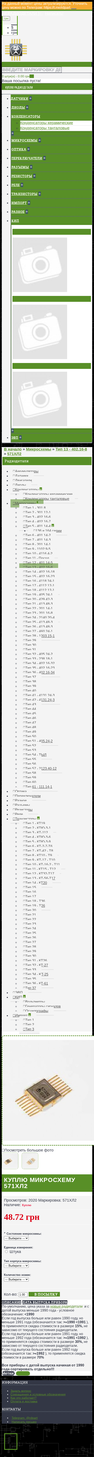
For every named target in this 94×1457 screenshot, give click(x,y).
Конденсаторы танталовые (45, 128)
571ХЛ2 (23, 1373)
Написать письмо (24, 1421)
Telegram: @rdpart (25, 1418)
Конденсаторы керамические (46, 123)
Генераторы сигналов (34, 299)
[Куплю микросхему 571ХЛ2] (11, 1166)
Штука (15, 1251)
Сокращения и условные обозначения (38, 1394)
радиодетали (72, 1306)
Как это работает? (23, 1398)
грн (14, 32)
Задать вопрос (20, 1391)
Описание (11, 1302)
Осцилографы (26, 366)
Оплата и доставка (23, 1401)
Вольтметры (25, 232)
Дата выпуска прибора (44, 1302)
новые (56, 1306)
